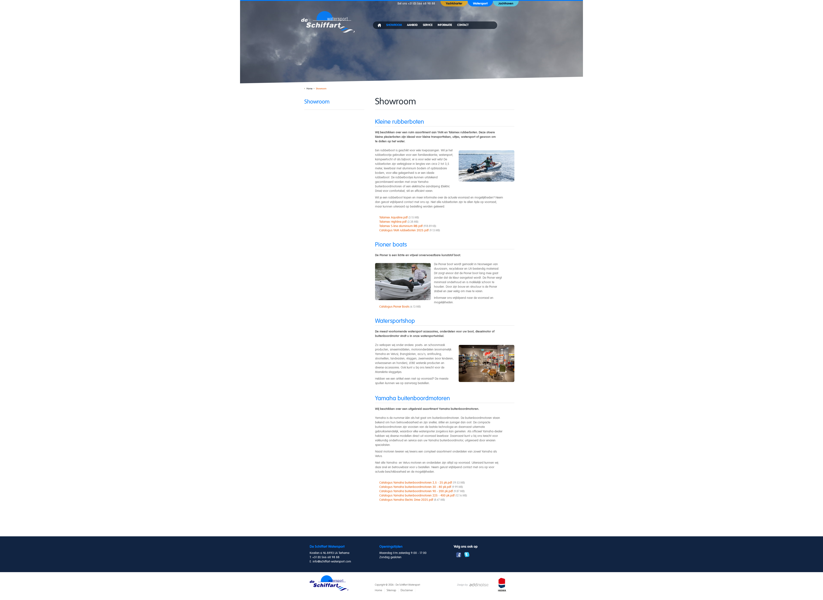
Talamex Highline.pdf (398, 222)
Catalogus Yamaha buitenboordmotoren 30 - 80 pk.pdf (421, 487)
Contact (463, 25)
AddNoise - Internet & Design (480, 584)
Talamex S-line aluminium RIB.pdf (407, 226)
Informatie (445, 25)
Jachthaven (505, 4)
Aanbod (412, 25)
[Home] (379, 26)
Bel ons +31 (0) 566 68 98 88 (416, 3)
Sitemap (391, 590)
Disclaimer (407, 590)
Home (309, 88)
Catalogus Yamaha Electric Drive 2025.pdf (412, 500)
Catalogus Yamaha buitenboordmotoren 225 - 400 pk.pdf (423, 495)
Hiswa (502, 585)
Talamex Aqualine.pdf (399, 217)
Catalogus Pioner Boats (400, 306)
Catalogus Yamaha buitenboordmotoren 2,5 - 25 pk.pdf (422, 482)
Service (428, 25)
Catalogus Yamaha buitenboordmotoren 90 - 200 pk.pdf (422, 491)
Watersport (480, 4)
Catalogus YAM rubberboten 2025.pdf (409, 230)
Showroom (394, 25)
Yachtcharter (454, 4)
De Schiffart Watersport (328, 22)
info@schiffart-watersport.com (332, 561)
